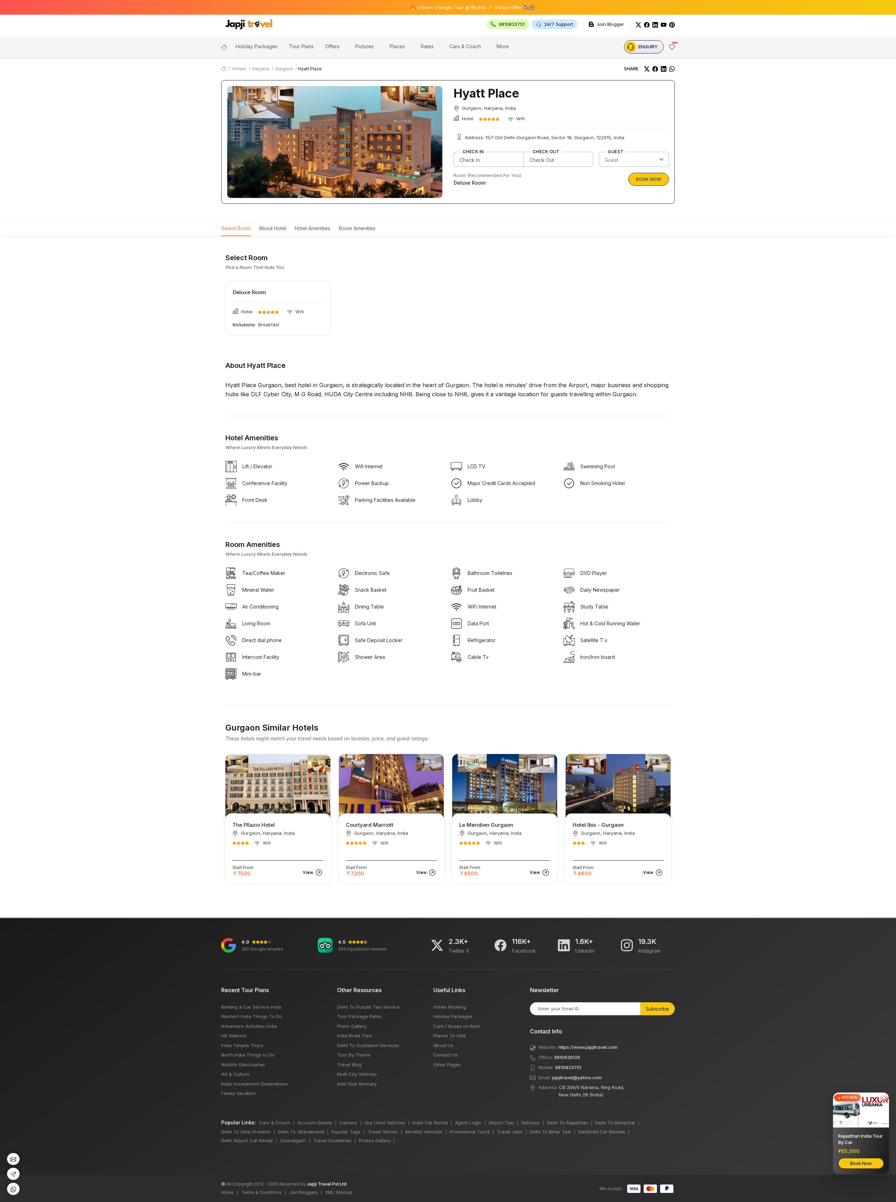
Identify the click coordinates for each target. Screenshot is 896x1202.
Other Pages (447, 1064)
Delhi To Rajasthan (567, 1122)
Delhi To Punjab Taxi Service (368, 1007)
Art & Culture (235, 1074)
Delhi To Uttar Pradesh (246, 1132)
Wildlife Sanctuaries (243, 1064)
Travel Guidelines (332, 1140)
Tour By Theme (354, 1055)
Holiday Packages (452, 1016)
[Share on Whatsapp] (672, 68)
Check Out (546, 151)
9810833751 (568, 1067)
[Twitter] (638, 24)
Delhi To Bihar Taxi (550, 1132)
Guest (615, 151)
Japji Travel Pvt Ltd (326, 1184)
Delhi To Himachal (615, 1122)
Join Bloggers (303, 1192)
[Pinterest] (672, 24)
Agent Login (468, 1122)
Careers (348, 1122)
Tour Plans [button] (301, 46)
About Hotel (272, 228)
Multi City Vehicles (357, 1074)
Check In (473, 151)
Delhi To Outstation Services (368, 1045)
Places (397, 46)
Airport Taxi (501, 1122)
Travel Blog (349, 1064)
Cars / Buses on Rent (456, 1026)
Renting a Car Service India (251, 1007)
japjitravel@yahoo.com (577, 1077)
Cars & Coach (465, 46)
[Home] (224, 46)
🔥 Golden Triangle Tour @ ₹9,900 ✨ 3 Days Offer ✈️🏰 (433, 7)
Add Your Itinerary (357, 1084)
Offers (332, 46)
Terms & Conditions (261, 1192)
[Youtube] (663, 24)
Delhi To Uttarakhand (301, 1132)
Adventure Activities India (249, 1026)
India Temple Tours (242, 1045)
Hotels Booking (449, 1007)
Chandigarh (293, 1140)
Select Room (236, 228)
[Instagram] (627, 945)
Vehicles (530, 1122)
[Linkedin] (564, 945)
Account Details (315, 1122)
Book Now (648, 179)
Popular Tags (345, 1132)
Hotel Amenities (312, 228)
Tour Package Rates (359, 1016)
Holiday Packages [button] (257, 46)
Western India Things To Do (251, 1016)
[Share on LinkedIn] (663, 68)
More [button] (503, 46)
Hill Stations (233, 1035)
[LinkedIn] (655, 24)
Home (227, 1192)
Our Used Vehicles (385, 1122)
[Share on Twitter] (647, 68)
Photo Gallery (351, 1026)
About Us (443, 1045)
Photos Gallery (375, 1140)
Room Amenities (357, 228)
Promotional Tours (470, 1132)
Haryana (260, 68)
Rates (427, 46)
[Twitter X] (437, 945)
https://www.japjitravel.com (587, 1047)
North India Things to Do (247, 1055)
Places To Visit (449, 1035)
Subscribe (657, 1009)
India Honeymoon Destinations (254, 1084)
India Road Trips (354, 1035)
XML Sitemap (338, 1192)
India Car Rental (430, 1122)
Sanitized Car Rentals (601, 1132)
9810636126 (567, 1057)
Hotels (239, 68)
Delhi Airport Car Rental (247, 1140)
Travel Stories (383, 1132)
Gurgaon (284, 68)
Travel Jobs (510, 1132)
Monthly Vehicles (423, 1132)
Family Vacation (238, 1093)
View (308, 872)
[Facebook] (647, 24)
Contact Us (445, 1055)
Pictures (364, 46)
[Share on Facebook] (655, 68)
